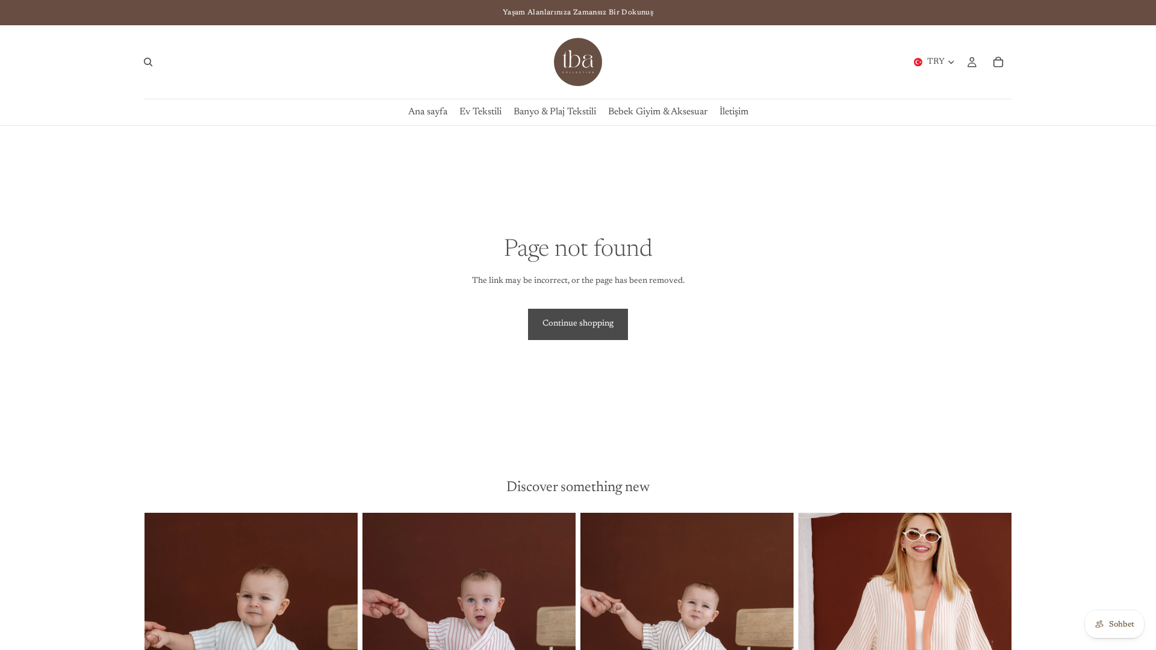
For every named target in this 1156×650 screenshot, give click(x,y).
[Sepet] (998, 62)
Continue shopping (578, 324)
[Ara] (148, 62)
